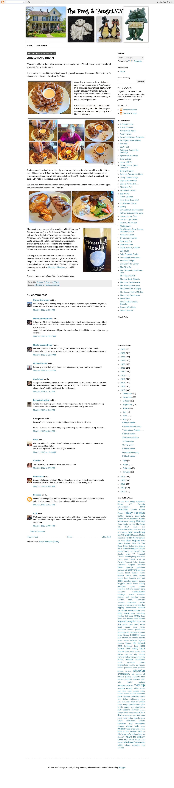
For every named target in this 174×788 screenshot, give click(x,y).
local (136, 646)
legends (142, 640)
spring (127, 707)
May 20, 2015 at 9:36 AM (44, 310)
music (120, 662)
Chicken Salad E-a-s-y (132, 426)
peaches (141, 668)
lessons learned (124, 643)
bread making (139, 584)
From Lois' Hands (127, 190)
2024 (123, 357)
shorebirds (134, 696)
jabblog (123, 206)
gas (131, 624)
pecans (120, 671)
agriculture (141, 567)
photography (124, 674)
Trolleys (132, 559)
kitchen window (123, 640)
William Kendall (40, 363)
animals (121, 570)
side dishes (123, 699)
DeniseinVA (38, 476)
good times (139, 627)
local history (132, 649)
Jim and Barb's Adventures (131, 210)
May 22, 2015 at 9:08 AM (44, 468)
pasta (135, 668)
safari (130, 691)
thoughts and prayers (129, 715)
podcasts (136, 677)
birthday (127, 581)
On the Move (127, 445)
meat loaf (128, 654)
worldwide (136, 745)
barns (142, 573)
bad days (141, 570)
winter (127, 745)
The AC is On (125, 267)
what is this (140, 729)
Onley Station (128, 546)
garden (125, 624)
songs (120, 705)
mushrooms (140, 660)
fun (119, 624)
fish (124, 619)
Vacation (121, 562)
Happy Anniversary (52, 285)
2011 (123, 488)
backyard (132, 570)
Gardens (129, 516)
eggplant (121, 616)
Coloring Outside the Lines (131, 174)
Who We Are (41, 45)
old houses (140, 665)
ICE (119, 527)
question (136, 679)
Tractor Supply (123, 559)
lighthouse (128, 646)
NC (127, 538)
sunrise (142, 710)
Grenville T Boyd (130, 113)
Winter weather (125, 567)
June (125, 416)
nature (142, 662)
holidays (134, 635)
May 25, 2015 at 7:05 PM (44, 526)
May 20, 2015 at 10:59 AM (44, 355)
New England (133, 540)
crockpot (128, 605)
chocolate (134, 597)
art (126, 570)
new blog (132, 665)
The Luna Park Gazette (130, 282)
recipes (142, 682)
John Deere (137, 529)
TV (133, 554)
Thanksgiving (130, 556)
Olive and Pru (126, 241)
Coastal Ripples (126, 171)
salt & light (124, 251)
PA (119, 548)
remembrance (124, 685)
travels (137, 718)
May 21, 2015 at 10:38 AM (44, 452)
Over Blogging (140, 546)
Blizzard (121, 502)
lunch (132, 652)
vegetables (140, 723)
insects (142, 638)
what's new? (123, 740)
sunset (120, 713)
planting (128, 677)
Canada (141, 504)
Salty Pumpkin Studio (129, 254)
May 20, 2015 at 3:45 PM (44, 410)
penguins (128, 671)
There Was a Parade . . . (132, 430)
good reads (124, 627)
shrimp (142, 696)
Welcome (141, 565)
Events (120, 513)
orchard (120, 668)
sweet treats (128, 713)
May (125, 419)
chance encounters (137, 594)
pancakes (128, 668)
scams (120, 694)
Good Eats (140, 516)
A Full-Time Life (126, 127)
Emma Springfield (41, 400)
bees (126, 578)
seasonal (141, 693)
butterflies (121, 589)
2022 (123, 364)
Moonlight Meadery (56, 267)
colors (142, 597)
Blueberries (140, 502)
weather (122, 728)
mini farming (139, 654)
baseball (121, 575)
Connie (36, 461)
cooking (121, 605)
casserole (121, 592)
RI (121, 549)
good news (139, 624)
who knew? (129, 742)
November (127, 397)
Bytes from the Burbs (129, 156)
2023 (123, 360)
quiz (143, 679)
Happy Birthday (137, 521)
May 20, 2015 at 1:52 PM (44, 391)
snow (142, 701)
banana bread (124, 573)
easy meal (123, 613)
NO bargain (140, 538)
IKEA (127, 527)
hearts (142, 632)
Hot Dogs (132, 524)
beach (128, 575)
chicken (121, 597)
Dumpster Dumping (130, 452)
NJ (134, 538)
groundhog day (123, 632)
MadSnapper (125, 226)
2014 (123, 476)
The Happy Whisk (127, 276)
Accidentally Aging (128, 131)
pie (133, 674)
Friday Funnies (128, 422)
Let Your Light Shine (128, 219)
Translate (138, 61)
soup (125, 704)
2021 (123, 368)
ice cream (133, 638)
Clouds (134, 510)
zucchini (121, 748)
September (128, 404)
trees (143, 718)
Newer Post (33, 537)
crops (135, 605)
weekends (130, 729)
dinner (124, 610)
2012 (123, 484)
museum (129, 659)
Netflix (123, 541)
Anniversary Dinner (130, 437)
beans (135, 575)
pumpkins (128, 679)
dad (139, 605)
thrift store (141, 715)
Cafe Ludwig (125, 159)
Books (120, 504)
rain (119, 682)
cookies (142, 602)
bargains (135, 573)
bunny (132, 586)
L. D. (35, 513)
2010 (123, 491)
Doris (35, 439)
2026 (123, 349)
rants (130, 682)
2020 (123, 371)
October (126, 401)
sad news (122, 691)
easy (143, 610)
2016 (123, 386)
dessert (141, 608)
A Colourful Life (126, 124)
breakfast (122, 586)
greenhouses (140, 630)
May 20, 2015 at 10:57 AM (44, 336)
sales (143, 691)
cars (143, 589)
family (137, 616)
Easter (142, 510)
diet (119, 610)
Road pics (133, 548)
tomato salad (122, 718)
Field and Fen (126, 187)
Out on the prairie (41, 300)
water (143, 726)
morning (121, 657)
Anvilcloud (38, 379)
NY (119, 541)
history (126, 635)
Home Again (123, 524)
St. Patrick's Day (137, 551)
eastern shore (134, 610)
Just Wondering (136, 532)
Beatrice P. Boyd (130, 110)
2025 (123, 353)
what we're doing (129, 734)
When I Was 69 (126, 310)
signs (143, 699)
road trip (139, 685)
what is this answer (127, 731)
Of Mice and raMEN (128, 238)
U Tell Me (141, 559)
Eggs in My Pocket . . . (129, 184)
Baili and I (124, 144)
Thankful (141, 554)
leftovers (133, 640)
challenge (121, 594)
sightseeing (134, 699)
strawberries (140, 707)
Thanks (121, 556)
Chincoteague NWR (131, 507)
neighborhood (123, 665)
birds (120, 581)
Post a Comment (37, 531)
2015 (123, 390)
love (127, 652)
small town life (132, 702)
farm (143, 616)
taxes (136, 713)
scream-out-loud (130, 694)
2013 (123, 480)
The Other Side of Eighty (130, 289)
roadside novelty (125, 688)
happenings (134, 632)
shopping (126, 696)
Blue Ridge (130, 502)
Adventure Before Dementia (132, 137)
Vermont (128, 562)
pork (143, 677)
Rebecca (37, 495)
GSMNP (121, 516)
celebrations (39, 285)
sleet (123, 702)
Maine (128, 535)
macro (137, 652)
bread (129, 583)
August (126, 408)
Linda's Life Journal (128, 223)
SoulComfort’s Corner (129, 264)
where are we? (135, 740)
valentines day (125, 723)
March (126, 464)
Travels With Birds (128, 307)
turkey (120, 721)
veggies (121, 726)
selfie (120, 696)
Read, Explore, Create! (130, 248)
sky (119, 702)
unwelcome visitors (135, 721)
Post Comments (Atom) (49, 541)
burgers (142, 586)
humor (125, 638)
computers (131, 602)
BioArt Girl (124, 147)
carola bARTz (126, 162)
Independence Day (125, 529)
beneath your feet (137, 578)
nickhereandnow (127, 235)
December (127, 393)
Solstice (141, 549)
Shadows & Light (127, 260)
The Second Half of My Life (131, 292)
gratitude (130, 629)
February (127, 468)
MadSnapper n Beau (42, 318)
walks (136, 726)
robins (136, 688)
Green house (123, 519)
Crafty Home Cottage (129, 177)
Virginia (131, 565)
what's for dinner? (135, 737)
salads (136, 691)
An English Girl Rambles (130, 140)
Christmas (123, 509)
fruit (143, 621)
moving (142, 657)
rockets (142, 688)
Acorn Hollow (125, 134)
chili (127, 597)
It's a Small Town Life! (129, 200)
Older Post (106, 537)
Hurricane (140, 524)
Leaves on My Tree (128, 216)
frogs (139, 621)
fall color (129, 616)
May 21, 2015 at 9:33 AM (44, 431)
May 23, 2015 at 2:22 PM (44, 505)
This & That (125, 298)
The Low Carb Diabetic (130, 279)
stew (132, 707)
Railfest (126, 549)
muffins (120, 660)
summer (135, 710)
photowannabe (126, 244)
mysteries (131, 662)
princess (120, 679)
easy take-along (138, 613)
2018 (123, 379)
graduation (122, 630)
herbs (120, 635)
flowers (130, 619)
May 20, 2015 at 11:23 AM (44, 370)
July (125, 412)
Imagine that (139, 527)
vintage (129, 726)
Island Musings (126, 197)
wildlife (120, 745)
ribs (131, 685)
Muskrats (135, 535)
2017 (123, 383)
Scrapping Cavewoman (130, 257)
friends (142, 619)
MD (122, 535)
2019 (123, 375)
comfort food (125, 600)
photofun (139, 670)
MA (119, 535)
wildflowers (140, 742)
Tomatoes (141, 557)
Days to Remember (128, 180)
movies (135, 657)
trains (130, 718)
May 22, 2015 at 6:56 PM (44, 486)
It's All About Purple (128, 203)
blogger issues (138, 581)
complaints (121, 602)
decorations (131, 608)
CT (130, 504)
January (126, 472)
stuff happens (124, 710)
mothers (128, 657)
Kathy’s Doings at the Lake (131, 213)
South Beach (123, 551)
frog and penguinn (127, 621)
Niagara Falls (130, 543)
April (125, 461)
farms (120, 619)
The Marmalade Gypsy (130, 285)
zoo (143, 745)
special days (134, 704)
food (136, 619)
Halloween (134, 519)
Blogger (122, 768)
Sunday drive (124, 554)
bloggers (121, 583)
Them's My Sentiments (130, 295)
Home (29, 45)
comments (140, 600)
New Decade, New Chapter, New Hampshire (132, 230)
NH (130, 537)
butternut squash (133, 589)
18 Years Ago (128, 441)
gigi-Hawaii (124, 194)
